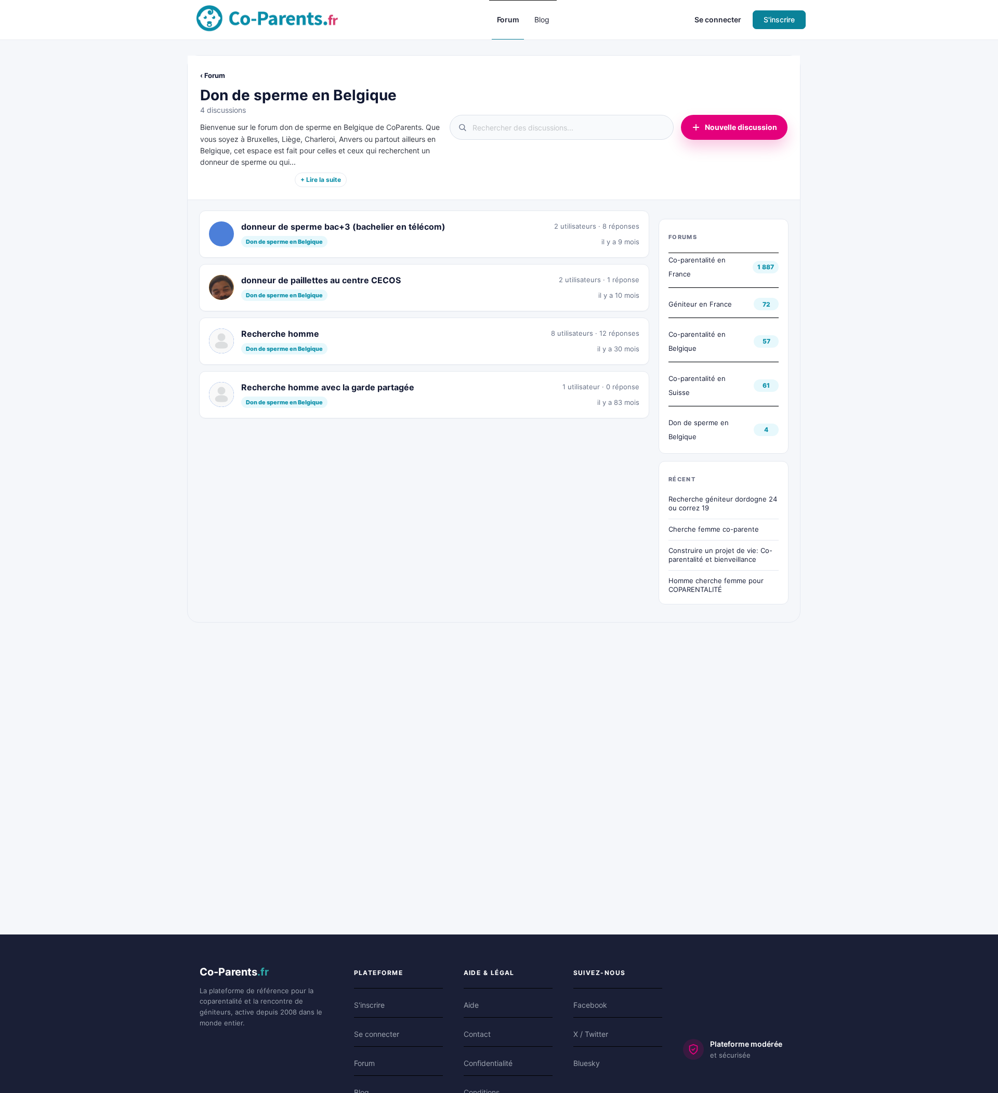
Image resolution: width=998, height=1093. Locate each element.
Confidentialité (488, 1063)
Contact (477, 1034)
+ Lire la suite (320, 179)
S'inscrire (779, 19)
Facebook (590, 1004)
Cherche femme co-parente (713, 529)
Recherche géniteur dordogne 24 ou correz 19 (722, 503)
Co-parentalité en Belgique (697, 341)
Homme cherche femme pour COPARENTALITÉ (716, 585)
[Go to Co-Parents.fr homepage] (267, 19)
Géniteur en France (700, 304)
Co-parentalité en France (697, 267)
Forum (364, 1063)
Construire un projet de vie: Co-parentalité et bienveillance (720, 555)
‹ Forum (212, 75)
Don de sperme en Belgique (698, 429)
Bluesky (586, 1063)
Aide (471, 1004)
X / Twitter (590, 1034)
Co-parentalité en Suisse (697, 385)
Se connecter (717, 19)
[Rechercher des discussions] (562, 127)
